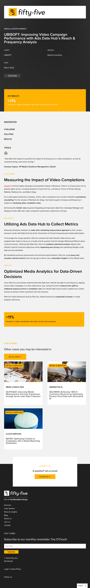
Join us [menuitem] (7, 522)
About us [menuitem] (7, 518)
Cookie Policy (15, 569)
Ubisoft (7, 186)
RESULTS (8, 139)
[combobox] (82, 585)
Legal (6, 569)
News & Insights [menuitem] (10, 512)
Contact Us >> (45, 477)
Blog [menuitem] (6, 515)
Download (12, 76)
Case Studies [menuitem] (9, 508)
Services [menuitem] (7, 505)
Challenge (9, 129)
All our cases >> (15, 357)
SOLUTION (8, 134)
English (80, 585)
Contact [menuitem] (7, 525)
